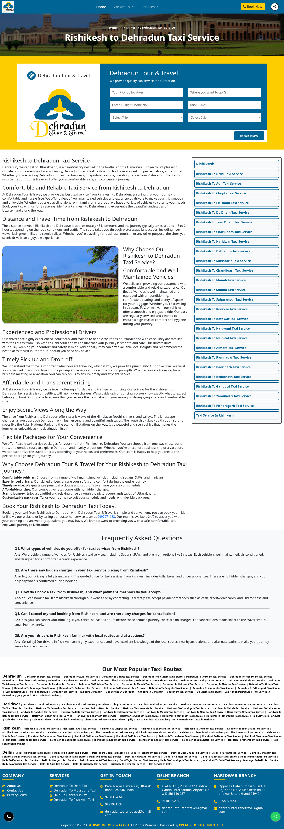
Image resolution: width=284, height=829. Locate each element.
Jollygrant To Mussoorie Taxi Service (38, 695)
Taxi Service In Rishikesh (215, 415)
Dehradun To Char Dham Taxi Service (23, 680)
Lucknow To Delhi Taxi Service (128, 764)
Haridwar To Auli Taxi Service (78, 704)
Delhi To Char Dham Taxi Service (189, 752)
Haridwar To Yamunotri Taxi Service (182, 716)
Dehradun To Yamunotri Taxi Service (213, 688)
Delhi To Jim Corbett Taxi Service (138, 760)
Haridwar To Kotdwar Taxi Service (80, 712)
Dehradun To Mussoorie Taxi (75, 790)
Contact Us (14, 790)
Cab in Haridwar (41, 719)
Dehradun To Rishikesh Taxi (74, 800)
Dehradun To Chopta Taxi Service (121, 676)
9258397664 (113, 797)
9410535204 (170, 801)
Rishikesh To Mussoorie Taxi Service (223, 261)
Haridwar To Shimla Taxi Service (231, 708)
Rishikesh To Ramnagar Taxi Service (223, 357)
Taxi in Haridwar (205, 719)
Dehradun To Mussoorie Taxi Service (157, 680)
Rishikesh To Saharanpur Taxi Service (224, 299)
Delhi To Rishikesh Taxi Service (33, 752)
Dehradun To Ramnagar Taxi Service (35, 688)
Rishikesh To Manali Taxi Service (221, 280)
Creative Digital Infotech (201, 825)
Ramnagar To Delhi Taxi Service (260, 760)
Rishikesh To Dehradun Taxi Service (223, 251)
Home (101, 6)
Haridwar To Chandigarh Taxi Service (188, 708)
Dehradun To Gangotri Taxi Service (169, 688)
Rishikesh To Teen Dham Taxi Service (224, 222)
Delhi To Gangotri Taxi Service (59, 760)
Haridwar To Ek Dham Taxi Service (158, 704)
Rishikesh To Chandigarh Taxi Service (224, 270)
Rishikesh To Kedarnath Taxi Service (223, 377)
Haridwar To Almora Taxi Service (245, 712)
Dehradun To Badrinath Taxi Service (80, 688)
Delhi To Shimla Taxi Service (105, 756)
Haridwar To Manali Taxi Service (164, 712)
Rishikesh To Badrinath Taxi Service (223, 367)
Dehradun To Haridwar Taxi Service (68, 680)
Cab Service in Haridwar (68, 719)
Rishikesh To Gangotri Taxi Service (222, 386)
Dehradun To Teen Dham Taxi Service (251, 676)
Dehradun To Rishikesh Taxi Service (112, 680)
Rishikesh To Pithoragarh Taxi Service (225, 406)
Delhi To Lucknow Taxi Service (90, 764)
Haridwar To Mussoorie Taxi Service (143, 708)
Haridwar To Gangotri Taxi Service (139, 716)
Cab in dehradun (15, 691)
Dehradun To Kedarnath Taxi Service (125, 688)
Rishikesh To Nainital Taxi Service (221, 338)
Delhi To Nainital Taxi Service (181, 756)
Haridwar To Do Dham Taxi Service (201, 704)
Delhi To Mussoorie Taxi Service (68, 756)
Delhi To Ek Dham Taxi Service (71, 752)
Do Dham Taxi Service (209, 691)
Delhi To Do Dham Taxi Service (109, 752)
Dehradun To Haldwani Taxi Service (183, 684)
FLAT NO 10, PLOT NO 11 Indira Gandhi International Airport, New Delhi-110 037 (185, 790)
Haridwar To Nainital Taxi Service (205, 712)
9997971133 (106, 516)
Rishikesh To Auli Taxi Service (218, 183)
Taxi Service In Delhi (161, 764)
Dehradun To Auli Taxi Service (81, 676)
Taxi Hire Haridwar (182, 719)
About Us (13, 786)
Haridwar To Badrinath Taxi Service (52, 716)
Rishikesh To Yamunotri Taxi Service (223, 396)
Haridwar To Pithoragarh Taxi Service (227, 716)
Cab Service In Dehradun (120, 691)
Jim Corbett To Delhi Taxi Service (220, 760)
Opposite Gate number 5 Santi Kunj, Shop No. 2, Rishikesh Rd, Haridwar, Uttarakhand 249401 (242, 790)
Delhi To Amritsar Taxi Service (19, 764)
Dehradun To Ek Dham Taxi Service (163, 676)
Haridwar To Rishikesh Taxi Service (100, 708)
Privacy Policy (16, 795)
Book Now (254, 6)
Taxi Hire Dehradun (91, 691)
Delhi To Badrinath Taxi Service (258, 756)
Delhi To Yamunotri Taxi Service (98, 760)
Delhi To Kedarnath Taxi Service (20, 760)
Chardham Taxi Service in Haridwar (105, 719)
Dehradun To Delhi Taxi (71, 786)
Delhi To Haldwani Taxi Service (143, 756)
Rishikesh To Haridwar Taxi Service (222, 241)
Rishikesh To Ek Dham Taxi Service (222, 203)
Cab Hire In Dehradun (151, 691)
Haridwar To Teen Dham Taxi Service (245, 704)
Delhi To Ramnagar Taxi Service (219, 756)
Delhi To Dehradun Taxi (71, 795)
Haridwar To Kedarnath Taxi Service (96, 716)
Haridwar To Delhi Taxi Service (41, 704)
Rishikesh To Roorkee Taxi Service (221, 309)
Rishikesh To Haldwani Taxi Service (223, 328)
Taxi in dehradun (38, 691)
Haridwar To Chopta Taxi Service (117, 704)
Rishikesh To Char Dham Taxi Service (224, 232)
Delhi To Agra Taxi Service (55, 764)
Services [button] (148, 6)
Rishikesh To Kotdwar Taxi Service (222, 319)
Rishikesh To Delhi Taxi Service (219, 174)
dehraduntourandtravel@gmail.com (128, 813)
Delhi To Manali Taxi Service (30, 756)
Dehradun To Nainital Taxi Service (226, 684)
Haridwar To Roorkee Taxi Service (39, 712)
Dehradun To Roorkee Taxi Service (56, 684)
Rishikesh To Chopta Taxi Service (221, 193)
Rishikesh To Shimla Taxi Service (221, 290)
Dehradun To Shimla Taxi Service (247, 680)
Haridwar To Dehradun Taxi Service (56, 708)
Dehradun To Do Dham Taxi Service (206, 676)
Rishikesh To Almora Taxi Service (221, 348)
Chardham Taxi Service (180, 691)
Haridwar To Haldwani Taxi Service (123, 712)
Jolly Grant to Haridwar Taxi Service (148, 719)
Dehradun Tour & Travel (109, 825)
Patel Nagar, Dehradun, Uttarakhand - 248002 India (128, 788)
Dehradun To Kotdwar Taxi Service (99, 684)
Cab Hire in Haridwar (17, 719)
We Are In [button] (122, 6)
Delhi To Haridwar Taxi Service (229, 752)
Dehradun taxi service (64, 691)
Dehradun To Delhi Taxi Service (43, 676)
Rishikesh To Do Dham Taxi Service (222, 212)
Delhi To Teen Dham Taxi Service (149, 752)
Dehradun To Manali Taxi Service (141, 684)
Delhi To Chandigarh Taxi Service (179, 760)
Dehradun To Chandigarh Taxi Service (203, 680)
